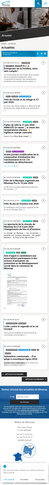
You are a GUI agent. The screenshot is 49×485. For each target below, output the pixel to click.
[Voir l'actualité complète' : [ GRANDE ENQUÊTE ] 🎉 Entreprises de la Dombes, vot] (43, 63)
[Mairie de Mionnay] (6, 4)
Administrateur (8, 483)
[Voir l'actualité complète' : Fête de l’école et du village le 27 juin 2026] (43, 93)
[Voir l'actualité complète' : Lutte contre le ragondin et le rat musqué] (43, 320)
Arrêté (8, 151)
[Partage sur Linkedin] (45, 53)
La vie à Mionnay (25, 96)
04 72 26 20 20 (26, 434)
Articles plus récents (34, 379)
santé (34, 350)
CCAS (18, 252)
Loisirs (35, 122)
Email (12, 397)
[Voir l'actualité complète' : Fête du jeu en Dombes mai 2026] (43, 200)
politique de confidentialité (30, 410)
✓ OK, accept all (8, 479)
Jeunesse (15, 96)
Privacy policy (40, 479)
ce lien (37, 412)
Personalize (24, 479)
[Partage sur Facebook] (38, 53)
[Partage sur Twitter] (42, 53)
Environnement (11, 323)
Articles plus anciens (14, 374)
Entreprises (26, 63)
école (8, 96)
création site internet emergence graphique (30, 483)
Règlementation (18, 151)
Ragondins (22, 323)
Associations (27, 122)
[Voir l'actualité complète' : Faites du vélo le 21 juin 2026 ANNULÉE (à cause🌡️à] (43, 122)
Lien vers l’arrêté (10, 166)
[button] (45, 3)
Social (23, 252)
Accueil (4, 44)
